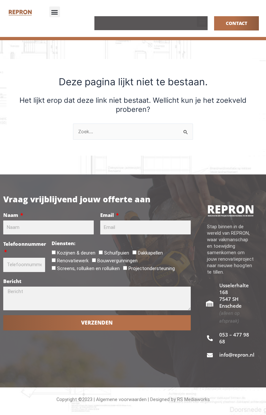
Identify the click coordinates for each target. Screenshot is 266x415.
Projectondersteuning (151, 268)
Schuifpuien (116, 253)
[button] (54, 11)
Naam (11, 215)
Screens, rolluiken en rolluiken (88, 268)
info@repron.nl (236, 354)
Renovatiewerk (73, 261)
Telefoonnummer (24, 244)
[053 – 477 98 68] (210, 338)
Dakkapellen (150, 253)
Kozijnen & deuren (76, 253)
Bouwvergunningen (117, 261)
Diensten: (63, 243)
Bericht (12, 281)
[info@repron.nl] (210, 355)
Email (107, 215)
